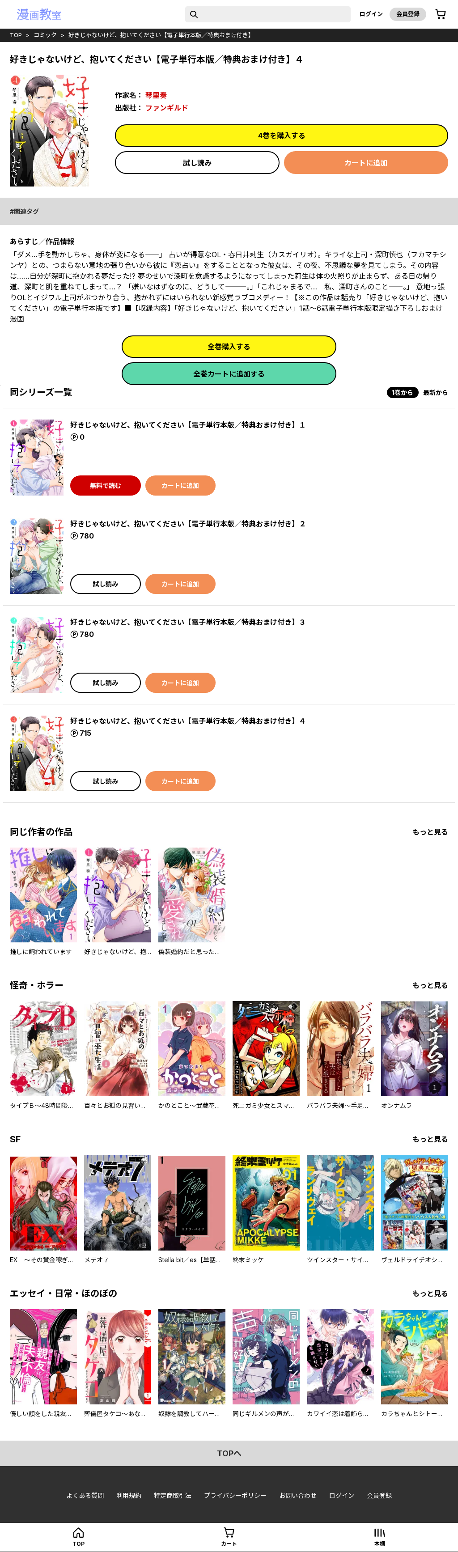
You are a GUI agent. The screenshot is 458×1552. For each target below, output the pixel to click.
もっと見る (430, 831)
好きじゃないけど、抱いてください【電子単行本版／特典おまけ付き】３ (188, 622)
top (16, 34)
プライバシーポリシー (235, 1495)
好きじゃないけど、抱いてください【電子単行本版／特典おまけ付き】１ (188, 424)
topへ (229, 1453)
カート (229, 1543)
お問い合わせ (298, 1495)
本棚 (379, 1543)
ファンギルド (166, 107)
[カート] (440, 14)
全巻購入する (229, 346)
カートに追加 (365, 162)
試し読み (197, 162)
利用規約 (128, 1495)
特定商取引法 (172, 1495)
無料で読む (105, 485)
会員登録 (408, 13)
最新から (435, 392)
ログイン (371, 13)
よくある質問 (85, 1495)
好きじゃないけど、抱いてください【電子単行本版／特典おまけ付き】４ (188, 721)
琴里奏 (156, 95)
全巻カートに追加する (229, 373)
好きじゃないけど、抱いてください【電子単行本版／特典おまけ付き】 (161, 34)
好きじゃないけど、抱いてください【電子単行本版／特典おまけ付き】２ (188, 523)
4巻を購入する (281, 135)
